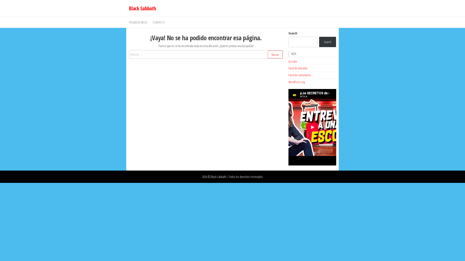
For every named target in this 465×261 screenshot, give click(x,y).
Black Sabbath (142, 8)
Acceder (292, 61)
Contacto (159, 22)
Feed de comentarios (299, 75)
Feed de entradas (298, 68)
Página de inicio (138, 22)
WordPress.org (296, 82)
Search (292, 33)
